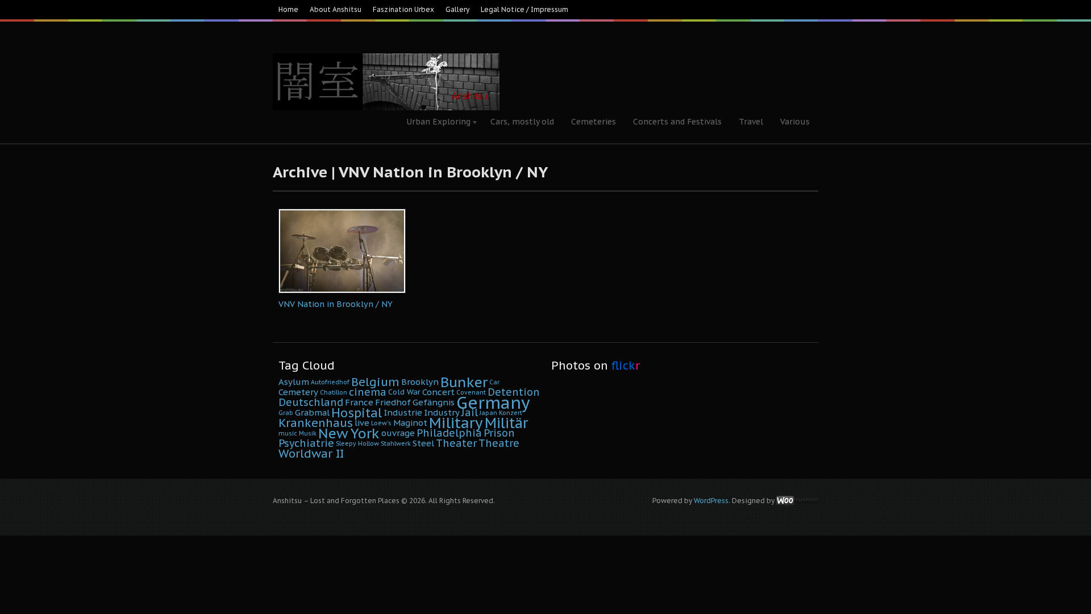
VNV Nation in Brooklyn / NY (335, 303)
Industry (442, 412)
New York (349, 433)
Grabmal (312, 412)
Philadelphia (449, 432)
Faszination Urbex (403, 9)
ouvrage (398, 433)
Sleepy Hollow (357, 443)
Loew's (381, 423)
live (362, 422)
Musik (308, 433)
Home (288, 9)
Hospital (356, 413)
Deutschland (310, 402)
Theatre (498, 443)
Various (795, 122)
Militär (506, 423)
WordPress (711, 500)
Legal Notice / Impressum (524, 9)
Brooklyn (420, 381)
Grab (285, 413)
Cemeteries (593, 122)
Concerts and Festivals (677, 122)
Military (456, 422)
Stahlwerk (396, 443)
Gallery (457, 9)
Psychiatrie (306, 443)
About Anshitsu (335, 9)
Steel (423, 443)
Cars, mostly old (522, 122)
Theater (456, 443)
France (359, 402)
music (287, 433)
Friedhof (393, 402)
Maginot (410, 422)
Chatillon (333, 392)
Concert (438, 392)
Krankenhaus (315, 422)
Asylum (293, 381)
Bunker (464, 382)
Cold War (404, 392)
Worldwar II (311, 453)
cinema (367, 392)
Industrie (403, 412)
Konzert (510, 413)
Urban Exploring (434, 123)
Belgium (375, 381)
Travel (751, 122)
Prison (499, 432)
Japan (488, 413)
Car (494, 382)
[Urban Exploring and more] (386, 51)
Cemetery (298, 392)
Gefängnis (434, 402)
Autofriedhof (330, 382)
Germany (493, 402)
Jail (469, 412)
